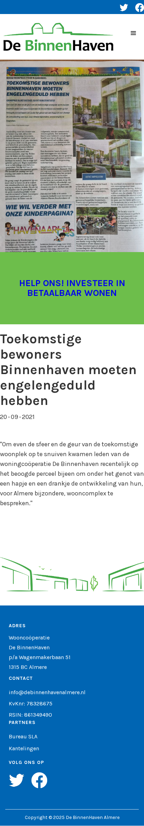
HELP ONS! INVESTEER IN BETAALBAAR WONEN (72, 288)
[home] (56, 37)
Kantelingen (24, 748)
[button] (133, 33)
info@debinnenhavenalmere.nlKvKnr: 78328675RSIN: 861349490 (47, 704)
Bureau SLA (23, 736)
